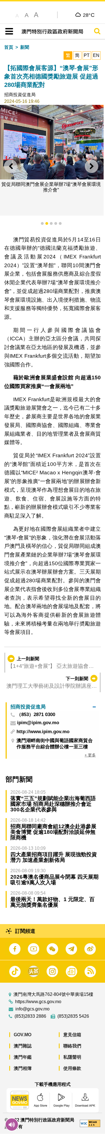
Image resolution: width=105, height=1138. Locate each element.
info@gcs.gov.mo (32, 1009)
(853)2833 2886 (30, 1016)
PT (87, 55)
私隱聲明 (72, 1057)
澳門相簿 (23, 1068)
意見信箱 (72, 1034)
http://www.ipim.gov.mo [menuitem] (43, 731)
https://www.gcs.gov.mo (38, 1001)
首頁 (8, 47)
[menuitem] (53, 706)
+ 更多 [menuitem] (90, 755)
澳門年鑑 (23, 1057)
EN (96, 55)
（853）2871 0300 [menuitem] (36, 714)
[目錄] (8, 31)
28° (89, 15)
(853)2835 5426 (73, 1016)
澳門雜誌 (23, 1046)
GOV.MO (22, 1034)
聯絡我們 (72, 1046)
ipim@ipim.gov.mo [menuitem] (38, 723)
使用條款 (72, 1068)
